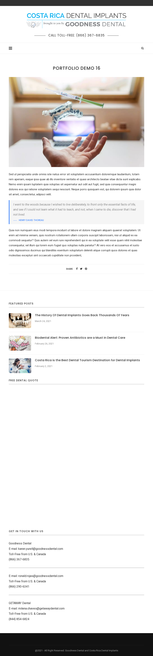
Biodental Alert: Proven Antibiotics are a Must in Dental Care (80, 338)
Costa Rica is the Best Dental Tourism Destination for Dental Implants (87, 360)
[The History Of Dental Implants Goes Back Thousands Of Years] (20, 320)
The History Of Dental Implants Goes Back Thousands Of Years (82, 315)
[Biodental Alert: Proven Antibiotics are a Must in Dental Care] (20, 343)
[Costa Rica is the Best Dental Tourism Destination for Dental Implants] (20, 365)
